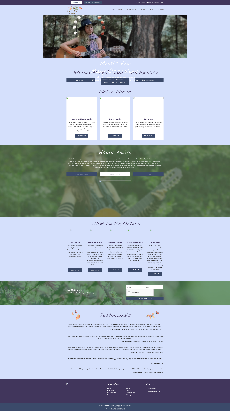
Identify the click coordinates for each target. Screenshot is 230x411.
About (120, 10)
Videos (128, 388)
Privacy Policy (130, 393)
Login (162, 2)
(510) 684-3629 (141, 2)
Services (142, 10)
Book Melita (76, 2)
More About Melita (81, 174)
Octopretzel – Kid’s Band (92, 2)
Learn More (82, 135)
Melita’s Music (131, 10)
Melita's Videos (115, 174)
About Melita (111, 390)
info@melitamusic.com (154, 391)
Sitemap (128, 395)
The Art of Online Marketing (118, 408)
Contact (161, 10)
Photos (148, 174)
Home (113, 10)
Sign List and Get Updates (115, 82)
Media (152, 10)
